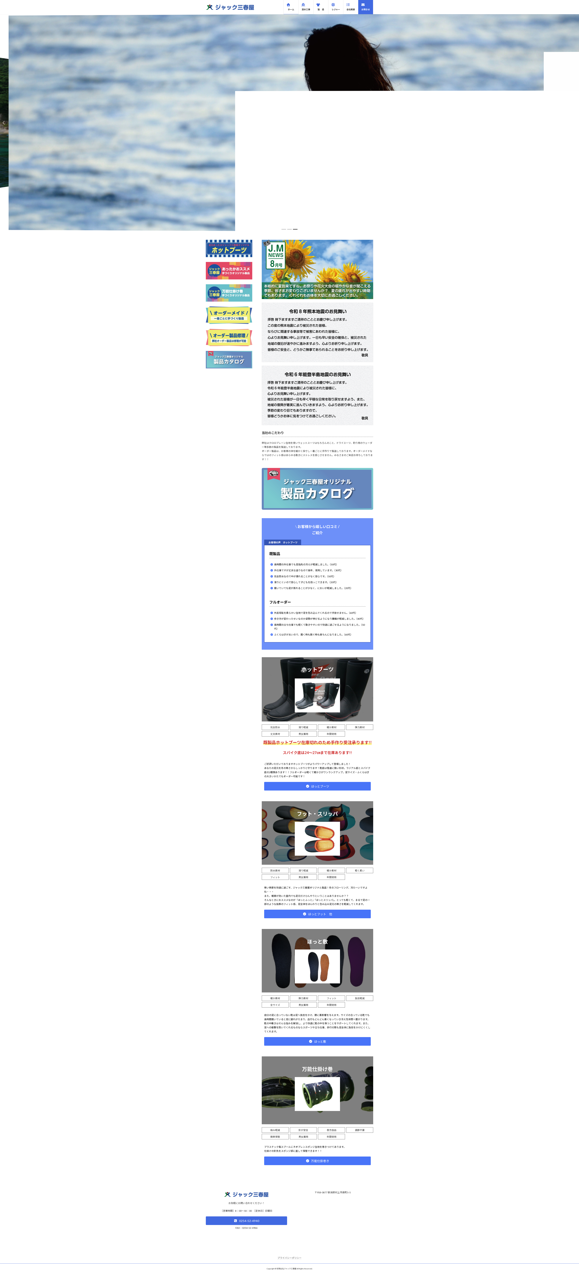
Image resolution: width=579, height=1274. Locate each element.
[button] (284, 229)
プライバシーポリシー (289, 1257)
